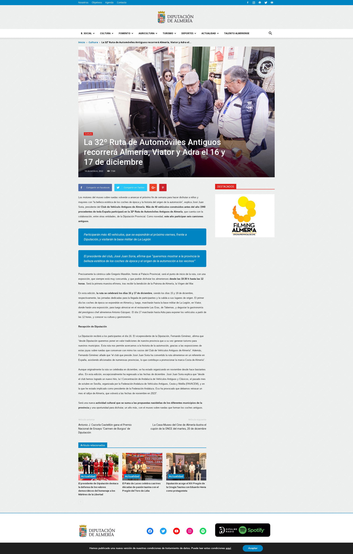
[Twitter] (266, 2)
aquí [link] (228, 548)
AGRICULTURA (146, 33)
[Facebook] (247, 2)
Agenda (109, 2)
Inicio (81, 42)
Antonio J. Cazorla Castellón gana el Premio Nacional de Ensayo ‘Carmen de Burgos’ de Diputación (105, 428)
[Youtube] (272, 2)
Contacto (121, 2)
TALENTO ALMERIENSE (236, 33)
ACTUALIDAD (209, 33)
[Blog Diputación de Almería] (176, 17)
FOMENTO (124, 33)
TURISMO (168, 33)
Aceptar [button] (252, 548)
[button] (270, 33)
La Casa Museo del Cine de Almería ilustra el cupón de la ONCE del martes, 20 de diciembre (178, 426)
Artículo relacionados (93, 445)
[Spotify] (260, 2)
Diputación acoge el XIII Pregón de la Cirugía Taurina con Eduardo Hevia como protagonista (186, 487)
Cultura (88, 133)
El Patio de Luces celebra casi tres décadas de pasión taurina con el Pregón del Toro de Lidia (141, 487)
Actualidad (88, 476)
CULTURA (105, 33)
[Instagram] (253, 2)
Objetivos (97, 2)
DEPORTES (187, 33)
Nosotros (83, 2)
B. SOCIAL (86, 33)
